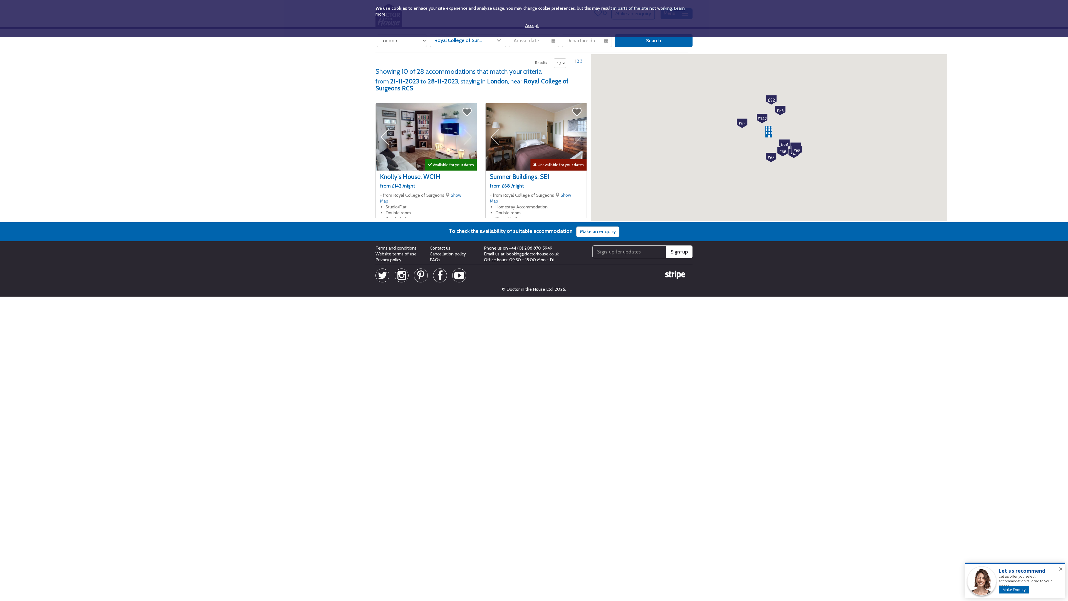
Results (541, 62)
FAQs (435, 259)
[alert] (1015, 580)
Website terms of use (396, 254)
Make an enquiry (598, 231)
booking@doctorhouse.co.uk (532, 254)
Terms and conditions (396, 248)
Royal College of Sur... (458, 40)
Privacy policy (388, 259)
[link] (1014, 589)
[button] (768, 131)
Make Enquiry (1014, 589)
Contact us (440, 248)
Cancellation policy (448, 254)
